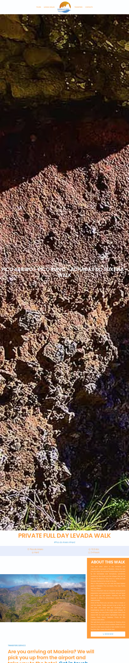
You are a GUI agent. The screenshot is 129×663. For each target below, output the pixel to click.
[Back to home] (64, 7)
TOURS (38, 7)
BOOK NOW (109, 634)
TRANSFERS (78, 7)
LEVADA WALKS (49, 7)
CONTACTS (89, 7)
